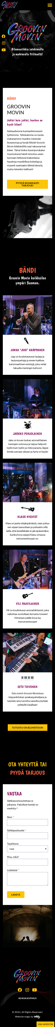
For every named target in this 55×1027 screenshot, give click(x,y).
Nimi (9, 817)
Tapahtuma (13, 843)
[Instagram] (3, 43)
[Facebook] (3, 36)
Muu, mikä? (13, 856)
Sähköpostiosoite (16, 830)
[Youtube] (3, 49)
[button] (50, 5)
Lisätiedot (12, 870)
